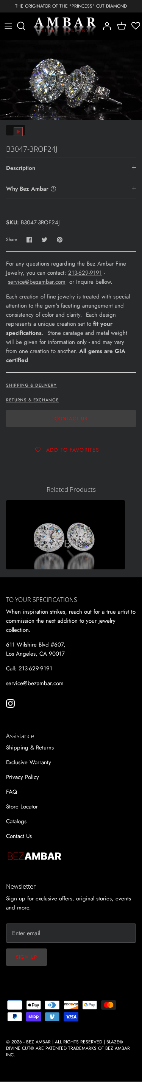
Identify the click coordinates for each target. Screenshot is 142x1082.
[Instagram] (10, 703)
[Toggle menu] (8, 26)
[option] (71, 80)
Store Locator (22, 806)
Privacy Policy (22, 777)
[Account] (105, 26)
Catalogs (16, 821)
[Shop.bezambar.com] (65, 26)
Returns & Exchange (32, 400)
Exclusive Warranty (28, 762)
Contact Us (71, 418)
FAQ (11, 792)
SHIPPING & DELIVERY (31, 385)
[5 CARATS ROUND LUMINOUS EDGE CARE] (65, 534)
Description (20, 168)
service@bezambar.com (37, 282)
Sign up (26, 957)
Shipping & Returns (30, 747)
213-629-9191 (85, 273)
